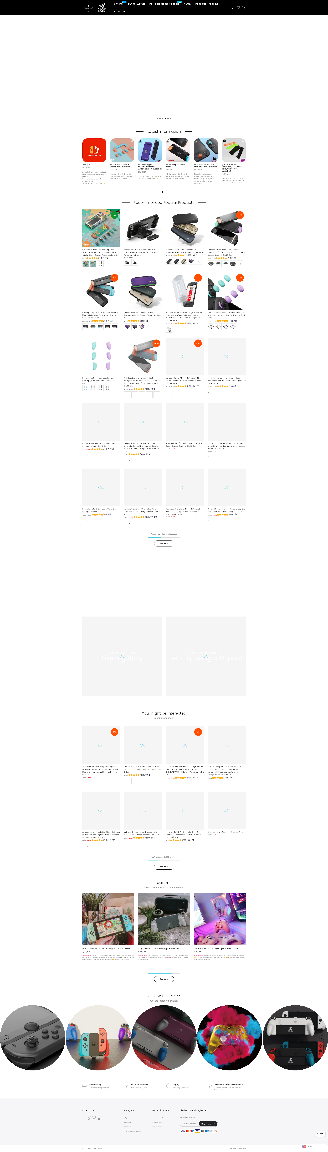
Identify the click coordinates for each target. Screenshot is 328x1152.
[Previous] (6, 1037)
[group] (97, 258)
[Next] (321, 1037)
